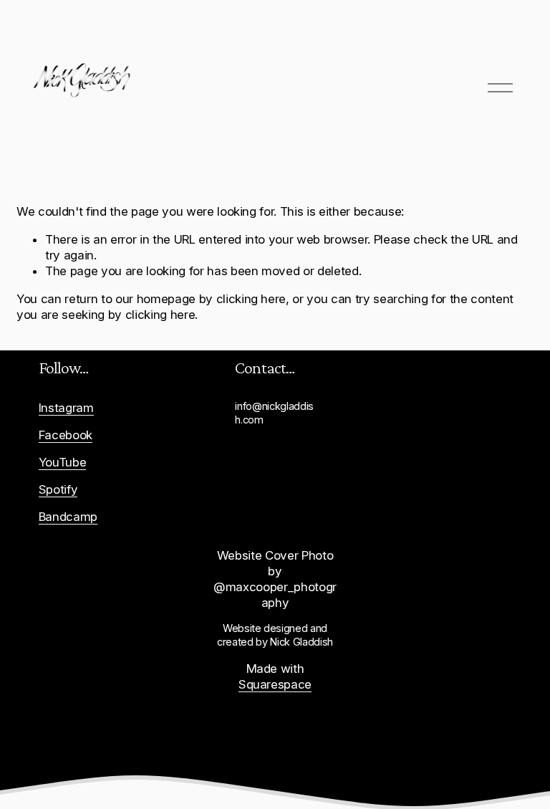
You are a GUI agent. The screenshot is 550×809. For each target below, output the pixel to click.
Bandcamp (68, 516)
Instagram (66, 408)
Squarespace (275, 684)
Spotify (58, 489)
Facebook (65, 435)
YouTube (63, 462)
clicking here (251, 299)
